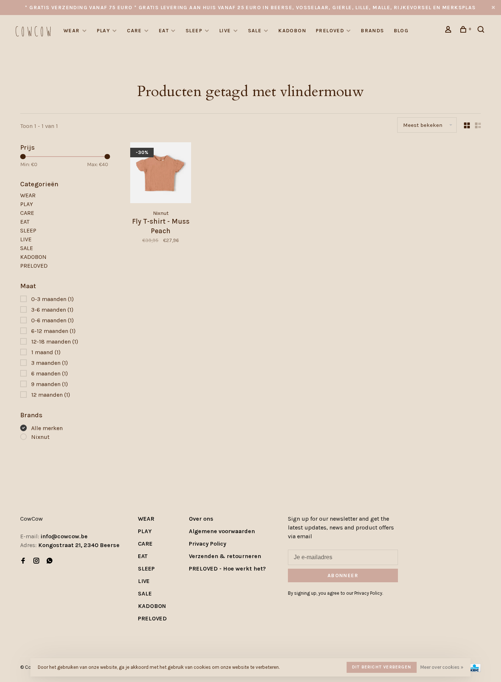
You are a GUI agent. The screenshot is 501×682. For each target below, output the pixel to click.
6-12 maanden (53, 330)
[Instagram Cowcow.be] (36, 561)
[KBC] (474, 670)
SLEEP (194, 30)
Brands (372, 30)
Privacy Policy (207, 543)
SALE (255, 30)
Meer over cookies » (441, 667)
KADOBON (292, 30)
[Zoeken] (482, 30)
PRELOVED (330, 30)
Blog (401, 30)
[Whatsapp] (49, 561)
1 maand (46, 352)
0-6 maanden (52, 320)
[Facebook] (23, 561)
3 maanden (49, 362)
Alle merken (47, 428)
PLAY (103, 30)
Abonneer (343, 575)
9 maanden (49, 384)
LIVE (225, 30)
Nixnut (40, 436)
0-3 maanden (52, 299)
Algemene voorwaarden (222, 531)
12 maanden (50, 394)
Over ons (201, 518)
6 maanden (49, 373)
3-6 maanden (52, 309)
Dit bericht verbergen (381, 667)
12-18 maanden (54, 341)
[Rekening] (449, 30)
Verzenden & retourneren (225, 556)
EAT (164, 30)
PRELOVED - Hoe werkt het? (227, 568)
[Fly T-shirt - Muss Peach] (160, 174)
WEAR (71, 30)
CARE (134, 30)
